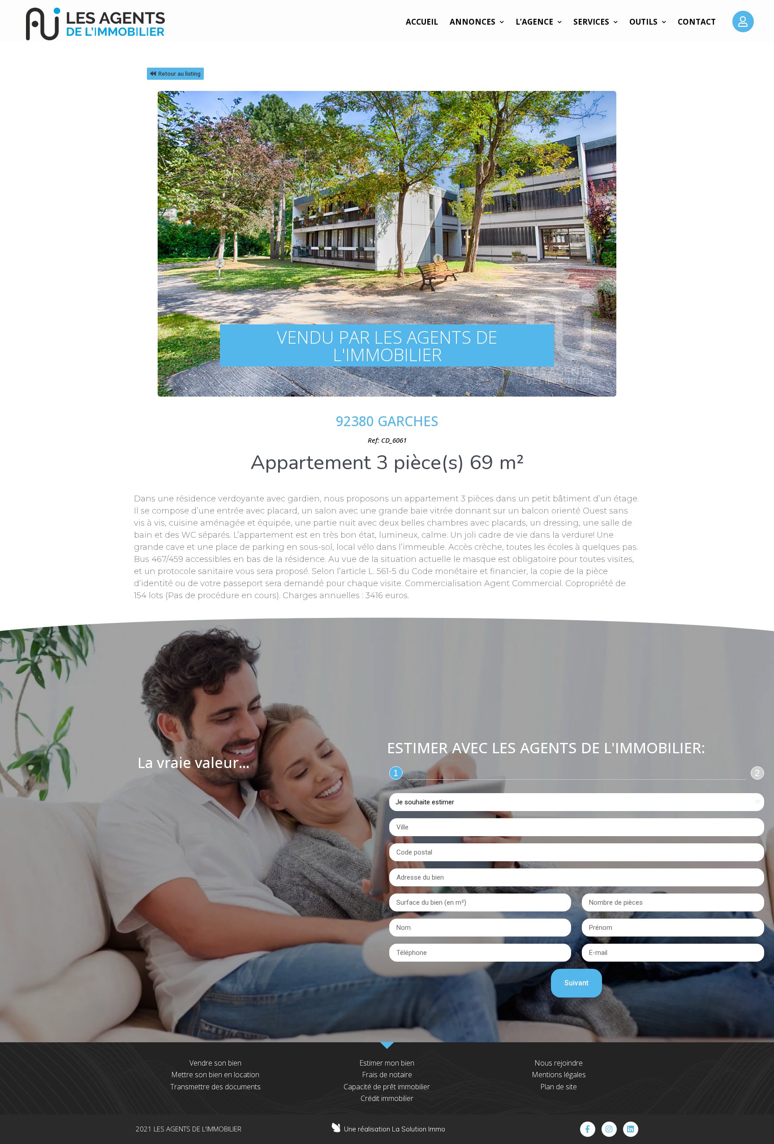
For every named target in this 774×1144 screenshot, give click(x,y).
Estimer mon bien (386, 1063)
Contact (697, 22)
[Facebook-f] (587, 1129)
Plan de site (558, 1087)
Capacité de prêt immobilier (387, 1087)
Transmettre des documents (215, 1087)
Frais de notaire (387, 1074)
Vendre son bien (215, 1063)
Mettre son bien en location (215, 1074)
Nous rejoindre (558, 1063)
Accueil (422, 22)
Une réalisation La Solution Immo (394, 1129)
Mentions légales (559, 1074)
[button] (175, 74)
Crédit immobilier (387, 1098)
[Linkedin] (630, 1129)
